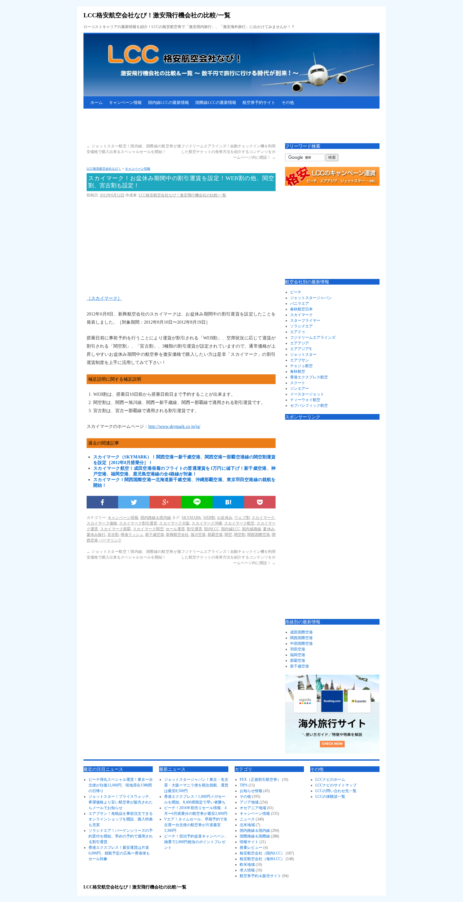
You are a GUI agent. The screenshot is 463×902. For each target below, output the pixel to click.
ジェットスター (303, 354)
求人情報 (247, 870)
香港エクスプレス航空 (309, 377)
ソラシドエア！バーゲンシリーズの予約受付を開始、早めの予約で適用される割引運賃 (121, 836)
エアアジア (299, 343)
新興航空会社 (177, 534)
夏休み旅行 (96, 534)
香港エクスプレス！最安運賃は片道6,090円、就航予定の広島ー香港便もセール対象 (119, 853)
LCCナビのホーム (330, 779)
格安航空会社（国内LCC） (262, 853)
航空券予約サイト (259, 102)
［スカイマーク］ (104, 298)
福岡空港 (297, 655)
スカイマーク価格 (102, 523)
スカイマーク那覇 (115, 529)
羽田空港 (297, 649)
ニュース (247, 819)
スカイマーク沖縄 (206, 523)
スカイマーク (263, 517)
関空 (228, 534)
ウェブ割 (242, 517)
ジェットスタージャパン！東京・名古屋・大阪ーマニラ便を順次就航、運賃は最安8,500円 (196, 785)
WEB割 (209, 517)
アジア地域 (249, 802)
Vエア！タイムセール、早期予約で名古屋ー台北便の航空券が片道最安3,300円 (195, 825)
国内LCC (211, 529)
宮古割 (113, 534)
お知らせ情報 (251, 791)
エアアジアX (301, 349)
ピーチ (295, 292)
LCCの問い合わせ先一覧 (336, 791)
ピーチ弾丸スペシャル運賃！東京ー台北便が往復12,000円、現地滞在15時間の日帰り (121, 785)
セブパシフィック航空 (309, 405)
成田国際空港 (301, 632)
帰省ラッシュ (132, 534)
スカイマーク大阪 (174, 523)
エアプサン (299, 360)
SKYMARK (191, 517)
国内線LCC (230, 529)
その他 (288, 102)
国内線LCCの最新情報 (168, 102)
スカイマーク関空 (148, 529)
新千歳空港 (154, 534)
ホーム (96, 102)
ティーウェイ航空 (305, 400)
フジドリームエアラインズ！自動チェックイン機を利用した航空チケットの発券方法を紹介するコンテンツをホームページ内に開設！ (228, 152)
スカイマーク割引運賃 (138, 523)
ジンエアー (299, 388)
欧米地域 (247, 864)
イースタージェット (307, 394)
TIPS (244, 785)
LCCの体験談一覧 (330, 796)
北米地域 (247, 825)
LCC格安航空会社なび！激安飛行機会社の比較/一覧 (157, 15)
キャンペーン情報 (125, 102)
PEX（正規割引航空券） (260, 779)
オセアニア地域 (253, 808)
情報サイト (249, 842)
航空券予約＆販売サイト (260, 876)
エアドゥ (297, 332)
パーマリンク (110, 540)
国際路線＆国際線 (255, 836)
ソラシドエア (301, 326)
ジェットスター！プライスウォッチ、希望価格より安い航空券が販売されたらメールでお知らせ (121, 802)
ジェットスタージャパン (311, 298)
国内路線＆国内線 (155, 517)
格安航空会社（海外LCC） (262, 859)
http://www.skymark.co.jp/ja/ (174, 426)
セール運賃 (175, 529)
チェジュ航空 (301, 366)
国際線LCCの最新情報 (215, 102)
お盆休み (224, 517)
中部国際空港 (301, 643)
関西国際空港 (258, 534)
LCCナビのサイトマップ (336, 785)
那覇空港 (215, 534)
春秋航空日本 (301, 309)
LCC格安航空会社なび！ (104, 168)
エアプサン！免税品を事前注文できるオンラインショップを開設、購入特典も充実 (121, 819)
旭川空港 (198, 534)
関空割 (239, 534)
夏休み (269, 529)
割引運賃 (194, 529)
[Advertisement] (198, 126)
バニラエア (299, 303)
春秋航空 (297, 371)
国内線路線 (251, 529)
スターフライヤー (305, 320)
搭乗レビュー (251, 847)
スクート (297, 383)
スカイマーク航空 (239, 523)
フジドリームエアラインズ (312, 337)
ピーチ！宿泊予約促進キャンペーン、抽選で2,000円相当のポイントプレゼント (196, 842)
